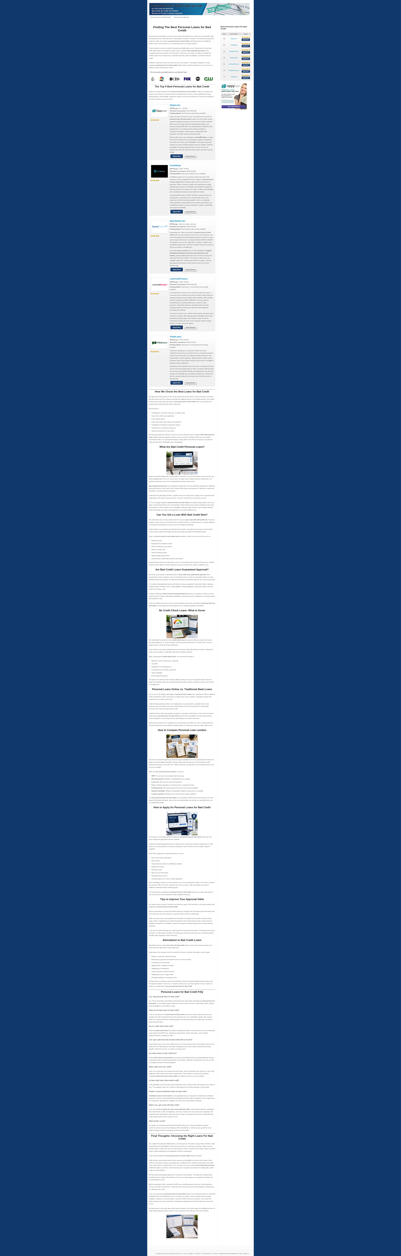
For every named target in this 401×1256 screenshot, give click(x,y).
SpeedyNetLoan (177, 221)
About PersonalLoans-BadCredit (229, 1253)
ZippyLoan (175, 105)
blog (240, 1253)
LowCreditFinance (179, 279)
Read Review (190, 156)
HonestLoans (234, 57)
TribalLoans (175, 337)
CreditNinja (175, 165)
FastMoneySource (233, 70)
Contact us (246, 1253)
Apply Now (177, 156)
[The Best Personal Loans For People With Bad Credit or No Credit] (199, 14)
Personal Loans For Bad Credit (161, 17)
